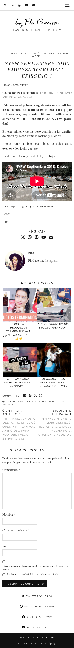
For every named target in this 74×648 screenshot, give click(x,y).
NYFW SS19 (44, 401)
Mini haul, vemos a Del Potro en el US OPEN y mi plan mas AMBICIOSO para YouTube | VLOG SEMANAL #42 (18, 424)
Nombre (9, 514)
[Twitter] (5, 5)
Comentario (11, 470)
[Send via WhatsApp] (40, 395)
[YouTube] (26, 5)
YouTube (38, 627)
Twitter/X (38, 596)
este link (36, 156)
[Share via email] (25, 395)
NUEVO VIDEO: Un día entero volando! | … (53, 327)
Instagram (51, 260)
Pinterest (38, 617)
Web (5, 546)
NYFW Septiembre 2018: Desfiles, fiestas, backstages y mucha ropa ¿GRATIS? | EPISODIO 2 (54, 422)
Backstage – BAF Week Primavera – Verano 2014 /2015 (53, 382)
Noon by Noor (26, 401)
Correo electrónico (15, 530)
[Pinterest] (19, 5)
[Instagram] (12, 5)
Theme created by (37, 643)
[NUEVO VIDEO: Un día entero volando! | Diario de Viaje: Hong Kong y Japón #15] (54, 305)
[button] (68, 5)
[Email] (34, 5)
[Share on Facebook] (30, 395)
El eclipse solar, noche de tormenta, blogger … (19, 382)
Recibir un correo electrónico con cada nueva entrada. (33, 574)
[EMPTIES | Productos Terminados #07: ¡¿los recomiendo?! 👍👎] (20, 305)
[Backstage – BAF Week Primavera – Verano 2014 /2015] (54, 360)
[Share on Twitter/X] (35, 395)
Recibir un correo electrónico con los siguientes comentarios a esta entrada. (35, 567)
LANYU (11, 401)
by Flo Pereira (37, 22)
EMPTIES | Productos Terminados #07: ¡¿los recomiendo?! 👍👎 (18, 331)
